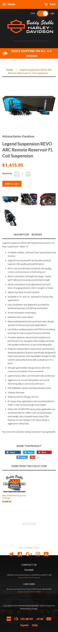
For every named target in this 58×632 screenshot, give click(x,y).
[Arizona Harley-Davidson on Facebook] (19, 554)
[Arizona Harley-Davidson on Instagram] (38, 554)
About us (29, 532)
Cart (52, 4)
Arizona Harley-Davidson (28, 605)
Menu (11, 4)
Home (9, 69)
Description (21, 234)
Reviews (37, 234)
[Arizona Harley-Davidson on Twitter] (11, 554)
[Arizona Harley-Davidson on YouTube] (46, 554)
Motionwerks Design (28, 608)
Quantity (7, 173)
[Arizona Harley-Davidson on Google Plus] (29, 554)
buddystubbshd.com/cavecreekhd (29, 592)
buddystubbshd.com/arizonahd (29, 578)
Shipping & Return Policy (29, 536)
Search (29, 529)
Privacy (29, 539)
